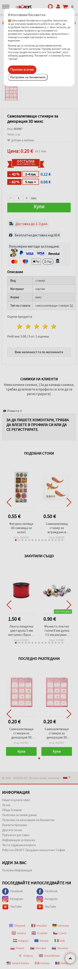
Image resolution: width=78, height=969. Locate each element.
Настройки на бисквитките (28, 77)
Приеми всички (22, 69)
